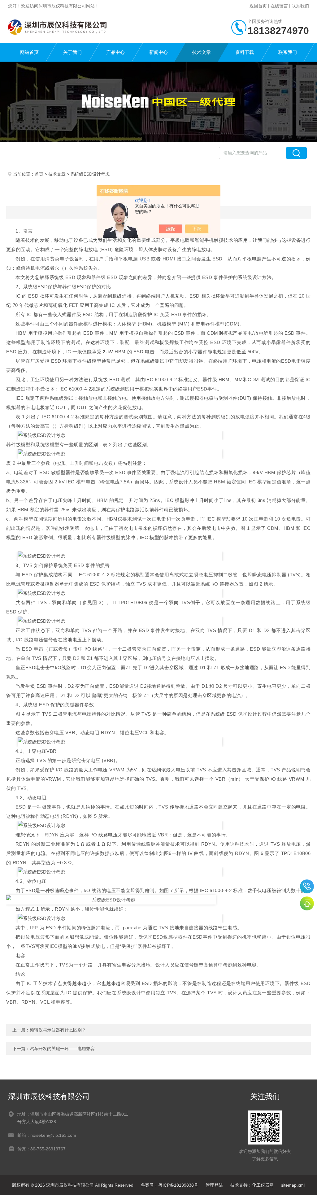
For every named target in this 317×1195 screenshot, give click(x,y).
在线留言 (279, 5)
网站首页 (29, 52)
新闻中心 (158, 52)
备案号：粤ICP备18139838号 (169, 1185)
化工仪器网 (263, 1185)
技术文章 (201, 52)
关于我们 (72, 52)
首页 (39, 174)
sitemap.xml (293, 1185)
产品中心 (115, 52)
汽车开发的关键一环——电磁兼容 (62, 1048)
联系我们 (300, 5)
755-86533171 (307, 886)
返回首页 (258, 5)
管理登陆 (214, 1185)
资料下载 (244, 52)
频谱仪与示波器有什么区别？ (58, 1029)
